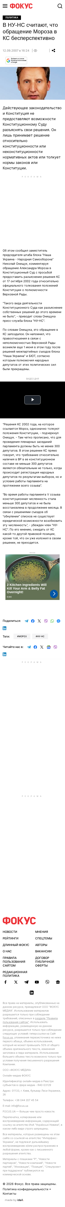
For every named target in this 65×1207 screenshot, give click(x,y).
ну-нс (40, 636)
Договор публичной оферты (44, 961)
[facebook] (5, 982)
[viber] (47, 982)
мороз (23, 636)
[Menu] (5, 6)
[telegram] (26, 982)
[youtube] (36, 982)
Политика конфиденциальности (25, 1189)
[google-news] (57, 982)
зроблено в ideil (14, 1200)
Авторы (41, 945)
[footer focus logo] (19, 920)
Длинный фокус (16, 945)
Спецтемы (43, 938)
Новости (10, 932)
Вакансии (43, 951)
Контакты (9, 1193)
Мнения (41, 932)
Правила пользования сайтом (14, 961)
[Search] (60, 6)
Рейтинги (10, 938)
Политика (11, 17)
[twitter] (16, 982)
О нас (7, 951)
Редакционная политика (15, 974)
